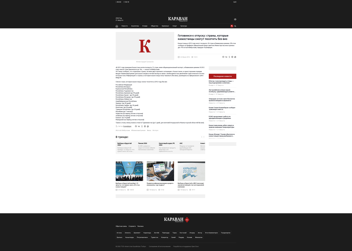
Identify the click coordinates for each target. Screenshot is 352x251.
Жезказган (198, 237)
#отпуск (155, 130)
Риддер (181, 237)
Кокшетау (164, 237)
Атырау (192, 233)
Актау (200, 233)
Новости (125, 26)
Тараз (175, 233)
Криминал (165, 26)
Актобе (156, 233)
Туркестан (154, 237)
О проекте (132, 226)
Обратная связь (121, 226)
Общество (154, 26)
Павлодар (165, 233)
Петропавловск (142, 237)
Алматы (128, 233)
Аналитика (135, 26)
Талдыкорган (225, 233)
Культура (184, 26)
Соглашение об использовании (159, 246)
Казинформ (208, 47)
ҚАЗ (234, 2)
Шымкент (137, 233)
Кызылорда (129, 237)
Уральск (119, 237)
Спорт (175, 26)
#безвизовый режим (138, 130)
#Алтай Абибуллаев (123, 130)
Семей (173, 237)
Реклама (140, 226)
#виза (149, 130)
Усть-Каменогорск (211, 233)
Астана (119, 233)
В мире (145, 26)
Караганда (147, 233)
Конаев (189, 237)
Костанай (183, 233)
